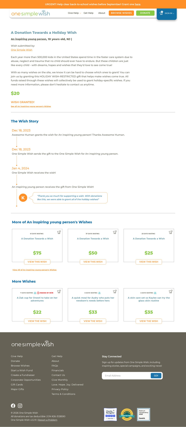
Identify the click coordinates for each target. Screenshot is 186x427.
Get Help (88, 13)
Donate (145, 13)
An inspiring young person (28, 39)
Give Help (73, 13)
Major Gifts (17, 389)
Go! (156, 375)
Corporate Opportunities (26, 379)
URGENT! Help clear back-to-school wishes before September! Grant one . (93, 4)
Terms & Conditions (63, 394)
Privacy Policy (60, 389)
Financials (58, 370)
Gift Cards (17, 384)
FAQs (55, 365)
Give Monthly (60, 379)
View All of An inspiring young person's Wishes (35, 270)
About (101, 13)
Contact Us (58, 375)
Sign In (168, 13)
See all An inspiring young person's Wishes (31, 106)
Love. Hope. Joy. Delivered (67, 384)
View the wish (37, 321)
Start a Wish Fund (22, 370)
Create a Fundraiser (23, 375)
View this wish (37, 262)
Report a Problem (47, 420)
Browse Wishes (121, 13)
